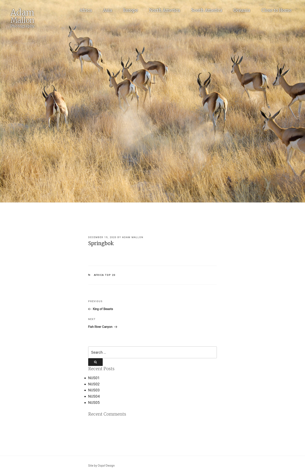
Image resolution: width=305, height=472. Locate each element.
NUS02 (94, 384)
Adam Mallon (132, 237)
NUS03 (94, 390)
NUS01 (94, 378)
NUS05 (94, 402)
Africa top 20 (105, 275)
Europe (130, 10)
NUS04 (94, 396)
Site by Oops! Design (101, 465)
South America (206, 10)
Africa (85, 10)
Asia (107, 10)
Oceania (241, 10)
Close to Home (276, 10)
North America (164, 10)
